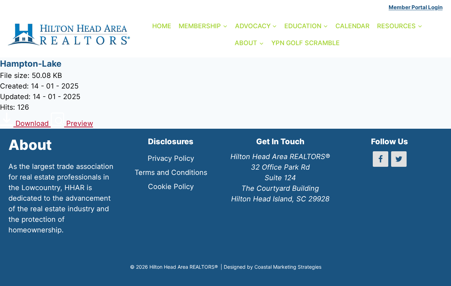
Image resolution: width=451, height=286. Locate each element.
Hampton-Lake (30, 64)
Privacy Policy (171, 158)
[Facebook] (380, 159)
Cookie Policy (171, 186)
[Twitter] (399, 159)
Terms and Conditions (171, 172)
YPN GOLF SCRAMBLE (305, 43)
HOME (161, 26)
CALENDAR (352, 26)
